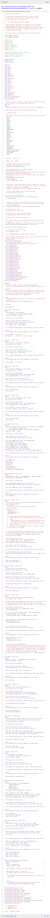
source (31, 8)
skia (2, 6)
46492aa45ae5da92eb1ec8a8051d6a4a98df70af (14, 8)
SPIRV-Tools (30, 6)
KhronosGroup (22, 6)
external (7, 6)
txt (44, 916)
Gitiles (8, 916)
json (48, 916)
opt (36, 8)
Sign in (47, 2)
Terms (15, 916)
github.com (13, 6)
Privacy (11, 916)
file (28, 11)
